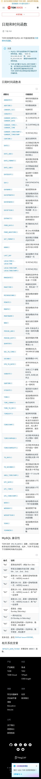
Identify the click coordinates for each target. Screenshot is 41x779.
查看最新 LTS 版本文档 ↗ (20, 4)
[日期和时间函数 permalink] (29, 24)
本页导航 (19, 14)
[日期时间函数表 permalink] (22, 82)
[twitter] (15, 744)
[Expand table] (36, 88)
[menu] (3, 7)
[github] (11, 744)
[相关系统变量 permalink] (20, 643)
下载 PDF (8, 31)
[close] (36, 766)
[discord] (18, 749)
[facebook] (25, 744)
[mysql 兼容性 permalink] (21, 538)
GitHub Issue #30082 (24, 637)
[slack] (30, 744)
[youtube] (22, 749)
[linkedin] (20, 744)
